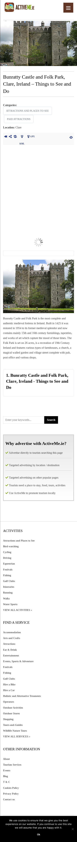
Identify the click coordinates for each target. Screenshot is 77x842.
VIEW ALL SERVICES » (16, 736)
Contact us (9, 799)
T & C (6, 782)
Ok (38, 834)
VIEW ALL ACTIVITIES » (17, 610)
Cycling (7, 552)
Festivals (7, 569)
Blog (5, 776)
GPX (32, 136)
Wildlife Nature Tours (15, 730)
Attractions (9, 644)
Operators (8, 701)
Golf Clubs (9, 581)
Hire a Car (9, 690)
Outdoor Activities (13, 707)
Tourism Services (12, 764)
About (6, 759)
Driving (7, 558)
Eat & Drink (10, 649)
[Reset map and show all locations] (71, 137)
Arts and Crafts (11, 638)
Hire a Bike (9, 684)
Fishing (7, 575)
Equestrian (9, 563)
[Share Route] (10, 137)
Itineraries (8, 587)
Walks (6, 598)
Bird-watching (11, 546)
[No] (72, 829)
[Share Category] (15, 137)
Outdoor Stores (11, 713)
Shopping (8, 719)
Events (6, 770)
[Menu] (68, 8)
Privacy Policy (11, 793)
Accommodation (12, 632)
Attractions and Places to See (27, 111)
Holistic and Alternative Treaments (22, 696)
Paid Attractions (18, 119)
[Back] (5, 137)
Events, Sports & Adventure (18, 661)
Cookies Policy (11, 788)
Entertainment (11, 655)
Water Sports (10, 604)
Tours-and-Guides (13, 725)
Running (8, 592)
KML (22, 137)
